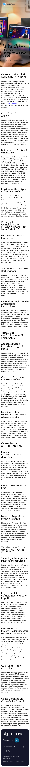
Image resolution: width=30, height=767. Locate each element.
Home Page (8, 747)
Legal (22, 761)
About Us (5, 761)
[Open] (25, 4)
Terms (17, 761)
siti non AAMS (12, 103)
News (16, 747)
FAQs (22, 747)
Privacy (12, 761)
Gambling (7, 40)
